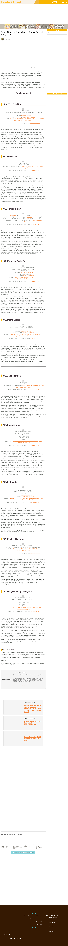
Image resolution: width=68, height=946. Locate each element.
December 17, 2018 (35, 445)
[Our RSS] (66, 3)
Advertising (39, 919)
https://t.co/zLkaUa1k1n (28, 166)
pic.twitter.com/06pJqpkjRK (23, 609)
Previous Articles (18, 683)
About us (38, 921)
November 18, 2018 (35, 123)
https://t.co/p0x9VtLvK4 (27, 334)
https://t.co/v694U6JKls (26, 115)
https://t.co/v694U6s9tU (27, 272)
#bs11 (36, 441)
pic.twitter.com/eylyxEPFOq (23, 442)
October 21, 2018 (35, 338)
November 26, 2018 (35, 611)
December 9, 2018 (35, 502)
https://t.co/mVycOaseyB (29, 275)
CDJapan (32, 67)
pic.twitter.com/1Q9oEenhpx (23, 222)
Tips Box (38, 924)
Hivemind (51, 931)
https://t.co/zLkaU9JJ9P (27, 385)
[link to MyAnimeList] (47, 923)
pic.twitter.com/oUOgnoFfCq (26, 120)
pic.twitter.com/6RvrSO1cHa (23, 336)
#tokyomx (16, 120)
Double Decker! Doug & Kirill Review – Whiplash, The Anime (32, 738)
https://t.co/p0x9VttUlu (27, 118)
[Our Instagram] (52, 3)
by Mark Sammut (21, 685)
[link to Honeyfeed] (47, 927)
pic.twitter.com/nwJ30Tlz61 (23, 279)
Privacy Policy (28, 919)
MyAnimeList (52, 922)
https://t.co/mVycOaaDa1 (29, 117)
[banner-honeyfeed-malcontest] (57, 78)
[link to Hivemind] (47, 932)
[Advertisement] (34, 13)
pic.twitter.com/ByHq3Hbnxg (24, 168)
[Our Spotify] (59, 3)
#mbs (40, 441)
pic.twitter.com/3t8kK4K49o (23, 550)
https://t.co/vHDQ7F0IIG (16, 118)
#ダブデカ (41, 118)
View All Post (24, 852)
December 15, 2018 (35, 281)
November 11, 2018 (35, 224)
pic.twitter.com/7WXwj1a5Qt (23, 387)
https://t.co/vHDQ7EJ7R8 (21, 277)
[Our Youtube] (63, 3)
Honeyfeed (51, 926)
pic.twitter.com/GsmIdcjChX (26, 499)
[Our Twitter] (56, 3)
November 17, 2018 (35, 553)
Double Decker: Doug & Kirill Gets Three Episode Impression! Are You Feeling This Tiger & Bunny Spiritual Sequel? (32, 709)
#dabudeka (36, 118)
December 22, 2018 (35, 170)
